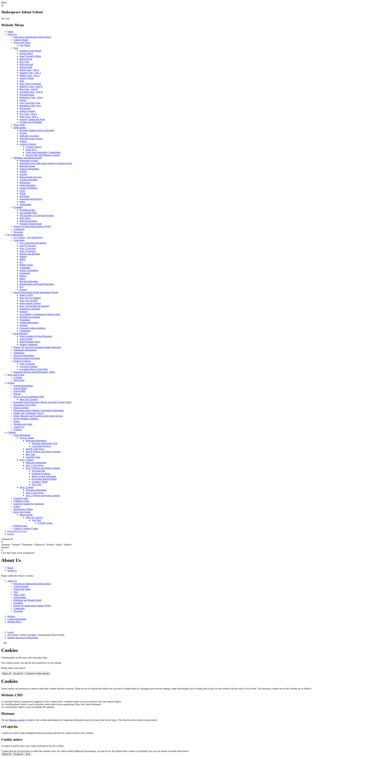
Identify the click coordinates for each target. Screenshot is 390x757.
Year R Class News (35, 449)
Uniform (17, 429)
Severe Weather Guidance (25, 418)
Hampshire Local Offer (24, 405)
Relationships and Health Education (37, 284)
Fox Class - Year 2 (28, 114)
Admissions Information (25, 350)
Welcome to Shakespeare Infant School (32, 37)
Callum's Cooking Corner (25, 528)
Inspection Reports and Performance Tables (34, 372)
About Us (12, 34)
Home (10, 31)
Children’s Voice (21, 501)
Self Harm (24, 196)
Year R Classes (27, 438)
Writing (23, 256)
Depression (25, 182)
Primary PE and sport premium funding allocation (37, 347)
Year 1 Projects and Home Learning (43, 468)
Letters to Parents (28, 144)
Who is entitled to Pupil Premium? (36, 336)
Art (21, 262)
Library (23, 100)
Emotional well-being (30, 308)
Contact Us (18, 427)
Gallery (17, 506)
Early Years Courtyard (30, 83)
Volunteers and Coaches (31, 138)
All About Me (38, 470)
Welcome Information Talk (44, 443)
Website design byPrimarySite (22, 637)
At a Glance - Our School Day (28, 237)
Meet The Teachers (29, 399)
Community (19, 229)
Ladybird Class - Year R (31, 92)
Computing (25, 267)
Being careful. (26, 514)
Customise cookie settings (37, 673)
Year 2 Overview (28, 251)
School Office (26, 53)
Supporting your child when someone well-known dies (46, 163)
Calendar (17, 377)
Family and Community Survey (28, 413)
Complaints (25, 330)
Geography (25, 273)
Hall (22, 81)
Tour (15, 48)
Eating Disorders (28, 185)
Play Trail (24, 61)
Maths (22, 259)
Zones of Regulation (29, 168)
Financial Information (23, 355)
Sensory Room (27, 78)
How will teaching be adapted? (34, 306)
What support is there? (30, 303)
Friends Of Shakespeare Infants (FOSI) (32, 226)
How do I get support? (30, 298)
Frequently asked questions (33, 328)
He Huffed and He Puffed (44, 479)
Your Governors (27, 363)
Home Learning (21, 407)
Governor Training (28, 366)
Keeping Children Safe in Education (37, 130)
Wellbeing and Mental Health (27, 157)
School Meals (20, 388)
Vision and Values (22, 42)
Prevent (23, 133)
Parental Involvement (30, 317)
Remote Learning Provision (26, 358)
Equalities (18, 207)
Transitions (25, 319)
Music (22, 278)
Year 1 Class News (35, 465)
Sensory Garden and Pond (32, 119)
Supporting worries (29, 160)
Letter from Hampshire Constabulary (43, 152)
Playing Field (26, 67)
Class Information (21, 435)
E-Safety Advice (33, 147)
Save (28, 754)
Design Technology (29, 270)
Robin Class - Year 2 (29, 70)
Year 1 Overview (28, 248)
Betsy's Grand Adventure (44, 476)
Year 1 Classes (27, 460)
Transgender (25, 204)
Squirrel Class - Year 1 (30, 72)
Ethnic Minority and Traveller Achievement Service (38, 416)
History (23, 276)
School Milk (19, 391)
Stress (22, 201)
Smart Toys (31, 149)
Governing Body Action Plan (34, 369)
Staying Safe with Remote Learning (43, 155)
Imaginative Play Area (30, 105)
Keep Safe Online (22, 512)
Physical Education (29, 281)
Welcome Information (36, 440)
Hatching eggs (20, 525)
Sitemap (11, 616)
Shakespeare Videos (23, 509)
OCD (22, 190)
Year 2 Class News (35, 492)
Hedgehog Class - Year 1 (31, 97)
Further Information (29, 322)
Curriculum (18, 240)
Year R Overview (28, 245)
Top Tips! (36, 520)
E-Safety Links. (45, 523)
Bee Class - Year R (29, 89)
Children (11, 432)
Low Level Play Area (30, 103)
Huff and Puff (26, 64)
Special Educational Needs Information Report (35, 292)
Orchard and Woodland (31, 122)
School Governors (22, 361)
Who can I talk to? (34, 517)
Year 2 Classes (27, 487)
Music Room (26, 59)
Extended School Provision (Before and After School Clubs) (42, 402)
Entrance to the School (30, 50)
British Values (26, 265)
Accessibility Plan (28, 212)
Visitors (23, 141)
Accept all (18, 673)
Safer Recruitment (28, 221)
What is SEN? (26, 295)
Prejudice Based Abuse (31, 223)
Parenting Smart (27, 166)
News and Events (15, 374)
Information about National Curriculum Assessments (38, 410)
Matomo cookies (17, 720)
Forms (16, 421)
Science (23, 289)
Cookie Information (16, 619)
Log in (10, 534)
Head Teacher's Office (30, 56)
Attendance (18, 352)
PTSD (23, 193)
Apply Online (26, 339)
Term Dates (19, 380)
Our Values (25, 45)
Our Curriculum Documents (33, 243)
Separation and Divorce (31, 199)
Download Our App (17, 531)
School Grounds (27, 111)
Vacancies (18, 232)
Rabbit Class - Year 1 (30, 75)
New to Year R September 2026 (28, 396)
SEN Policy (25, 218)
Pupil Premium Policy (30, 341)
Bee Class (30, 454)
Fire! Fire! (36, 484)
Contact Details (20, 39)
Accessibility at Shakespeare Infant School (40, 314)
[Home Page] (2, 5)
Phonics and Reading (30, 254)
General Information (23, 385)
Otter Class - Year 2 (29, 116)
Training (24, 311)
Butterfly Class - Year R (31, 86)
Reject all (6, 673)
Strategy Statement (28, 344)
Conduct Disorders (29, 179)
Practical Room (27, 94)
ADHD (23, 171)
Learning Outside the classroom (28, 503)
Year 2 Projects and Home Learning (43, 495)
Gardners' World (40, 481)
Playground (25, 108)
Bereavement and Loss (30, 177)
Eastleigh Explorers (41, 473)
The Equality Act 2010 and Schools (37, 215)
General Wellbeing (28, 188)
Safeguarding (19, 127)
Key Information (15, 234)
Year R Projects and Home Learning (43, 451)
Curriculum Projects (41, 446)
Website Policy (14, 621)
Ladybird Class (33, 457)
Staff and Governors (29, 136)
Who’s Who (19, 125)
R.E (21, 287)
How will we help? (29, 300)
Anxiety (23, 174)
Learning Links (20, 498)
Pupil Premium (20, 333)
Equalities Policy (28, 210)
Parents (10, 383)
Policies (17, 394)
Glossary (24, 325)
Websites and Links (22, 424)
